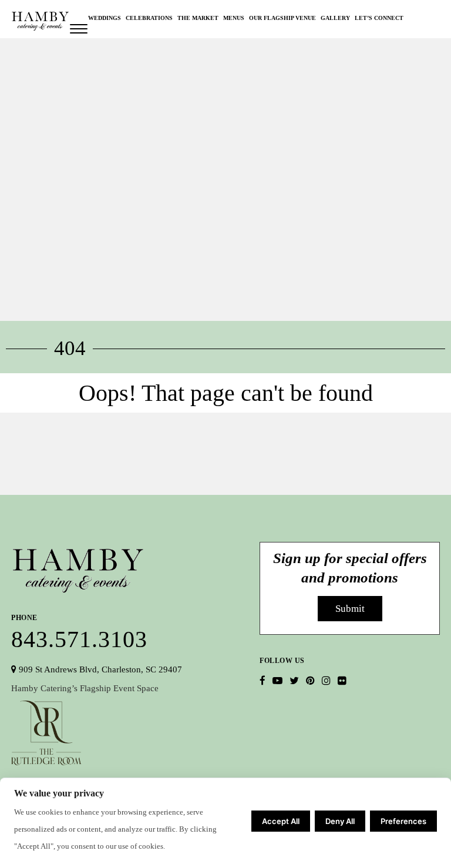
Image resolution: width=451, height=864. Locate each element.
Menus (233, 18)
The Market (197, 18)
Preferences (403, 821)
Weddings (104, 18)
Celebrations (149, 18)
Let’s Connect (379, 18)
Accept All (280, 821)
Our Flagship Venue (282, 18)
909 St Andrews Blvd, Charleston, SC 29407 (99, 669)
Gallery (335, 18)
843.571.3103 (79, 631)
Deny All (340, 821)
